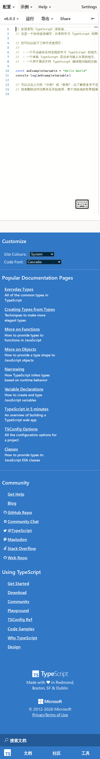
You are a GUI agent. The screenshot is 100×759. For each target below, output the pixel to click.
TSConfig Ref (20, 619)
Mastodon (17, 539)
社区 (57, 753)
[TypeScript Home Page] (7, 752)
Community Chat (23, 521)
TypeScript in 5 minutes (26, 408)
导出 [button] (45, 18)
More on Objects (20, 349)
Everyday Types (19, 289)
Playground (18, 610)
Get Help (16, 494)
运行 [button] (30, 18)
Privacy (38, 714)
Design (14, 646)
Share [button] (65, 18)
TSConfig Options (21, 429)
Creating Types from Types (30, 309)
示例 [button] (25, 6)
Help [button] (42, 6)
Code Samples (21, 628)
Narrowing (14, 369)
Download (17, 592)
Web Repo (17, 557)
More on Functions (22, 329)
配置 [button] (7, 6)
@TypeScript (20, 530)
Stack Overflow (22, 548)
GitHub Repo (20, 512)
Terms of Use (56, 714)
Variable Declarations (24, 389)
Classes (11, 449)
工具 (86, 753)
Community (18, 601)
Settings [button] (89, 6)
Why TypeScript (22, 637)
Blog (12, 503)
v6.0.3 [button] (10, 18)
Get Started (18, 583)
